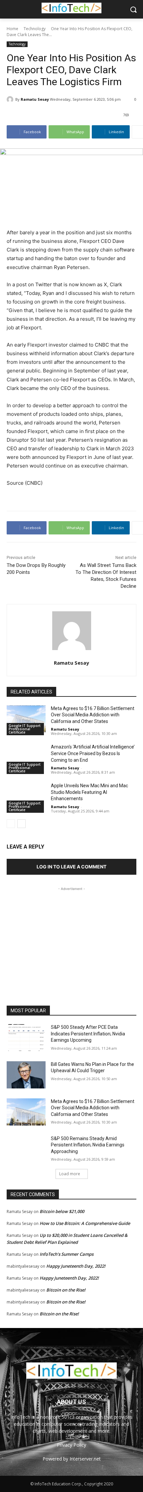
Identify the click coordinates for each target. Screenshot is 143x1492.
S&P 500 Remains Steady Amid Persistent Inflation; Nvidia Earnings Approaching (87, 1145)
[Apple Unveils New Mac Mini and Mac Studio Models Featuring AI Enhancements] (26, 796)
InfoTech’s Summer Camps (66, 1254)
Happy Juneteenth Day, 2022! (75, 1266)
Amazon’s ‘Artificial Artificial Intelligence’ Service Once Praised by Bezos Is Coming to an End (93, 753)
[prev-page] (11, 823)
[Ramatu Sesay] (11, 99)
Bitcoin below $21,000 (62, 1211)
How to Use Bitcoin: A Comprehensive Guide (85, 1223)
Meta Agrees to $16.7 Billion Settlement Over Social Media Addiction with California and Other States (92, 715)
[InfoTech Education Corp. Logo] (71, 8)
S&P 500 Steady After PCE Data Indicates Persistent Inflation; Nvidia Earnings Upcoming (88, 1033)
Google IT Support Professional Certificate (25, 729)
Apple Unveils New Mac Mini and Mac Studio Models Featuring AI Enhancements (89, 792)
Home (12, 28)
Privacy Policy (71, 1445)
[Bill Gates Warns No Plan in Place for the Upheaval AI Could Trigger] (26, 1074)
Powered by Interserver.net (72, 1459)
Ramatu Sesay (35, 99)
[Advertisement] (71, 933)
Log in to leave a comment (71, 866)
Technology (35, 28)
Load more (69, 1174)
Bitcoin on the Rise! (65, 1290)
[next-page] (21, 823)
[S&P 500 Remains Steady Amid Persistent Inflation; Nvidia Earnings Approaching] (26, 1149)
